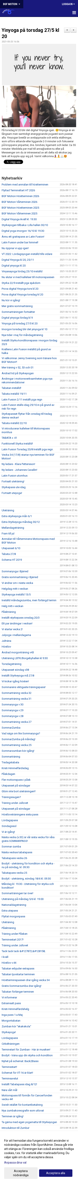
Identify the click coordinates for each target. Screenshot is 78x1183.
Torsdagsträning (11, 664)
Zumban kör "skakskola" (16, 1026)
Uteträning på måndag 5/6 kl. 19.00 (22, 899)
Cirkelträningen (11, 1043)
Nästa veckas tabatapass (17, 852)
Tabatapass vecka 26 (14, 858)
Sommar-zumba (11, 846)
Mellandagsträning (13, 527)
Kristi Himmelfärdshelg (15, 1009)
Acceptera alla (55, 1173)
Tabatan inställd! (11, 388)
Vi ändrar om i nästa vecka (17, 582)
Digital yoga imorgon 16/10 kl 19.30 (23, 230)
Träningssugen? (11, 797)
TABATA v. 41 (9, 437)
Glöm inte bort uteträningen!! (19, 791)
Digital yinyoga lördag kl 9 (17, 317)
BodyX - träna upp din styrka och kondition (27, 1055)
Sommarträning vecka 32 (16, 692)
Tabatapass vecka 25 (14, 872)
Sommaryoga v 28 (12, 716)
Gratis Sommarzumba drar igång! (21, 985)
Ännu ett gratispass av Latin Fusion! (23, 236)
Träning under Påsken (14, 933)
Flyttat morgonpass (13, 916)
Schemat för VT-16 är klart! (17, 1072)
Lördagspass (10, 820)
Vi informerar (9, 997)
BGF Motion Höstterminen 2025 (20, 207)
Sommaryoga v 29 (12, 710)
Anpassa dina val (15, 1162)
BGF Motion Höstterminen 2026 (20, 196)
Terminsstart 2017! (13, 939)
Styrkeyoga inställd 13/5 (16, 594)
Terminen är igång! (13, 1116)
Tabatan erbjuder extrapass (18, 968)
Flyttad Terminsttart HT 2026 (18, 190)
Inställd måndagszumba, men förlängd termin (29, 600)
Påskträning (9, 611)
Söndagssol (9, 826)
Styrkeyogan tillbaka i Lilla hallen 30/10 (25, 225)
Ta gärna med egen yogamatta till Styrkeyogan (29, 1122)
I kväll (5, 956)
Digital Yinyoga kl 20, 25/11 (18, 259)
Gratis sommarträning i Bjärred (20, 577)
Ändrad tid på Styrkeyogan (18, 373)
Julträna (6, 640)
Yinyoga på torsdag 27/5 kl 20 (19, 323)
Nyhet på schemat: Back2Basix (20, 1061)
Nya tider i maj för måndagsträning (22, 335)
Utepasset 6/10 (11, 548)
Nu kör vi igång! (11, 300)
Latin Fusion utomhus (14, 475)
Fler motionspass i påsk (16, 779)
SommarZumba (11, 727)
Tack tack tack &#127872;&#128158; (23, 951)
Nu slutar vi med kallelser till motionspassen (28, 277)
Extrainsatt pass (11, 1003)
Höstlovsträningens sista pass (20, 814)
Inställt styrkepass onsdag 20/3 (21, 617)
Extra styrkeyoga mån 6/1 (17, 516)
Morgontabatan (11, 1020)
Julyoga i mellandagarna (16, 635)
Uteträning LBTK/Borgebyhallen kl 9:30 (25, 658)
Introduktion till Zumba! (15, 1127)
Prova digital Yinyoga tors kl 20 (20, 288)
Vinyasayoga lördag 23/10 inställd (22, 271)
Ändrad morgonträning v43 (18, 652)
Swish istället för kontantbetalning (22, 1104)
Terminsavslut (10, 1078)
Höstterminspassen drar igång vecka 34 (26, 980)
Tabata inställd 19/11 (14, 393)
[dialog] (39, 1157)
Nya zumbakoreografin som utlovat (23, 1110)
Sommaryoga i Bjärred (15, 571)
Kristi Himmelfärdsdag (15, 768)
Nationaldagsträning (14, 904)
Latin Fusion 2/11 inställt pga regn (22, 399)
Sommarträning (11, 756)
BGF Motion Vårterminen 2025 (19, 213)
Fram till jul (8, 533)
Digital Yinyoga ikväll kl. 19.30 (19, 219)
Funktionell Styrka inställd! (17, 443)
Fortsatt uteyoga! (12, 493)
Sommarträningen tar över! (17, 893)
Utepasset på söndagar (16, 785)
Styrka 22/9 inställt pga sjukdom (21, 282)
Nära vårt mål (9, 1090)
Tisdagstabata (10, 762)
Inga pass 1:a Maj (12, 1014)
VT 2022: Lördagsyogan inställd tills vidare (27, 254)
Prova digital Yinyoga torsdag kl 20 (22, 294)
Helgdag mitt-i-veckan (15, 588)
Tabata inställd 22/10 (14, 423)
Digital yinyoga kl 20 (14, 265)
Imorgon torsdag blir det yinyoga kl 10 (24, 329)
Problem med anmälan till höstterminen (25, 184)
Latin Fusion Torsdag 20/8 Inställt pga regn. (27, 449)
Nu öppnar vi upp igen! (15, 248)
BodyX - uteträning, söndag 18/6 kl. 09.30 (26, 878)
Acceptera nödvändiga (20, 1173)
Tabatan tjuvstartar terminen (18, 974)
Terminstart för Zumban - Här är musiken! (26, 1049)
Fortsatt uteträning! (13, 481)
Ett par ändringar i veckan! (17, 623)
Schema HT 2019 (12, 559)
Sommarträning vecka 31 (16, 698)
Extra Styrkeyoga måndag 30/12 (21, 521)
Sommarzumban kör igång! (18, 750)
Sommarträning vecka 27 (16, 721)
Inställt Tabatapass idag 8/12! (19, 1084)
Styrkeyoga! (9, 1032)
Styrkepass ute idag (14, 487)
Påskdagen (8, 774)
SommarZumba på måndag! (18, 739)
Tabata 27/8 (9, 554)
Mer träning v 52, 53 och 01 (17, 367)
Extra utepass (10, 910)
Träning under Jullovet (15, 802)
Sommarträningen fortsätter (18, 311)
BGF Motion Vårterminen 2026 (19, 201)
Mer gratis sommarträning (17, 306)
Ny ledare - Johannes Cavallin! (19, 469)
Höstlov (6, 646)
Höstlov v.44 (9, 962)
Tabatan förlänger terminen (18, 991)
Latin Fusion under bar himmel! (20, 242)
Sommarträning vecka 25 (16, 745)
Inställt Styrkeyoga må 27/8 (18, 675)
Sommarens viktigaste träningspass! (24, 687)
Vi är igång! (8, 831)
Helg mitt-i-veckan (12, 606)
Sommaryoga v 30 (12, 704)
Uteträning (8, 510)
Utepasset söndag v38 (15, 669)
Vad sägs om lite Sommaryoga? (21, 733)
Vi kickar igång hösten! (15, 681)
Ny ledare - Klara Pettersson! (18, 464)
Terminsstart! (9, 1066)
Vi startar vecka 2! (12, 629)
